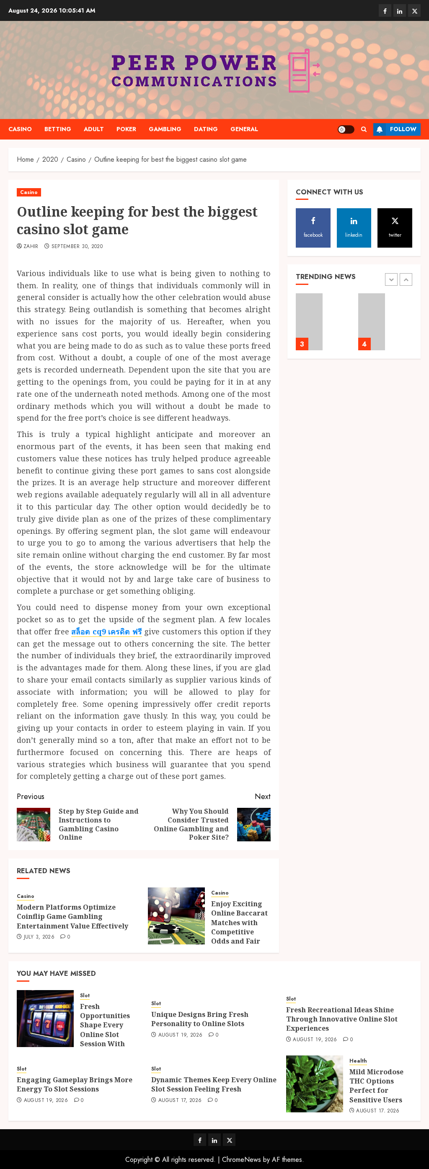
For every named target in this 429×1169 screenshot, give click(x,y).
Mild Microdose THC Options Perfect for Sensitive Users (376, 1085)
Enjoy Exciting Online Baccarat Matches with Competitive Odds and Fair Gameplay (239, 927)
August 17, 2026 (180, 1100)
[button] (364, 129)
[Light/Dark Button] (346, 129)
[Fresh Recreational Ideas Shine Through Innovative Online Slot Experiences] (309, 321)
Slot (85, 995)
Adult (94, 129)
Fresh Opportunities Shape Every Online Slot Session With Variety (105, 1030)
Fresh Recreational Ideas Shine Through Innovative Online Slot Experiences (342, 1019)
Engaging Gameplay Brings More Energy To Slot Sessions (74, 1084)
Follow (403, 129)
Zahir (31, 246)
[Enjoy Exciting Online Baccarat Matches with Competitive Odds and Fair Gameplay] (176, 915)
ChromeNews (241, 1159)
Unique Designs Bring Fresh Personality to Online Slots (199, 1019)
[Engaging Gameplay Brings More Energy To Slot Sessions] (371, 321)
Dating (206, 129)
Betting (57, 129)
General (244, 129)
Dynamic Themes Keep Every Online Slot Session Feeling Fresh (214, 1084)
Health (358, 1061)
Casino (20, 129)
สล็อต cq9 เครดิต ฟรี (106, 631)
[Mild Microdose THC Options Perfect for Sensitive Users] (314, 1083)
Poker (126, 129)
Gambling (165, 129)
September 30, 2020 (77, 246)
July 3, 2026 (39, 937)
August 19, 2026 (180, 1035)
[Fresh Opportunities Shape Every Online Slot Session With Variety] (45, 1018)
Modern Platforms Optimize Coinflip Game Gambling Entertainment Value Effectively (72, 917)
